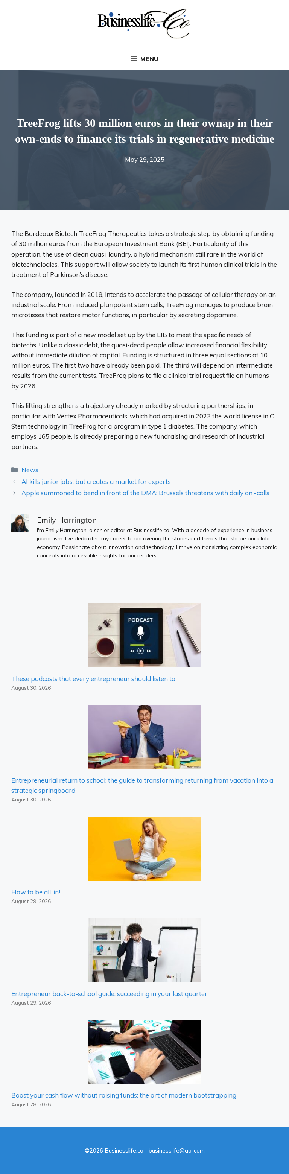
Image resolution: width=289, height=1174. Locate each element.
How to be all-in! (35, 892)
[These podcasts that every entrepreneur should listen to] (144, 662)
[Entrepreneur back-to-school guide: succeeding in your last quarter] (144, 977)
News (29, 470)
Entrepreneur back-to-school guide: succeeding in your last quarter (109, 994)
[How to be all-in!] (144, 875)
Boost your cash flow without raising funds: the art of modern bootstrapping (123, 1095)
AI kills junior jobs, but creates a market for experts (96, 481)
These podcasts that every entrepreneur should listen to (93, 679)
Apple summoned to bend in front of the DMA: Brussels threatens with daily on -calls (145, 493)
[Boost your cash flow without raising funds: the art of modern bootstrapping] (144, 1079)
